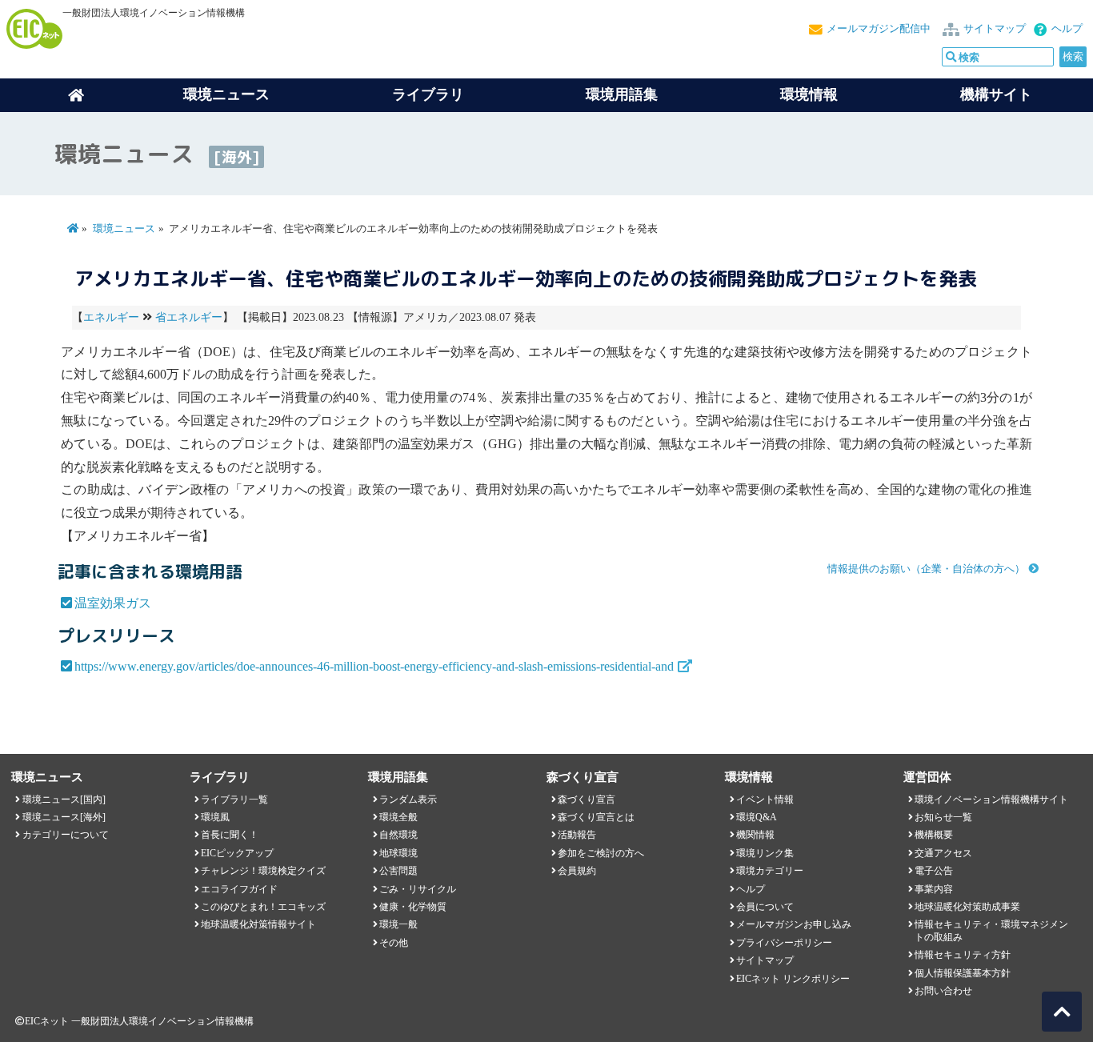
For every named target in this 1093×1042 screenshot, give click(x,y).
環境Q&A (756, 817)
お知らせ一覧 (943, 817)
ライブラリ (428, 94)
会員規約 (577, 870)
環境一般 (398, 924)
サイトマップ (994, 28)
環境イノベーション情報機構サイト (991, 799)
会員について (765, 906)
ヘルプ (1067, 28)
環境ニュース (124, 228)
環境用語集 (622, 94)
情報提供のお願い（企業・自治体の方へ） (926, 569)
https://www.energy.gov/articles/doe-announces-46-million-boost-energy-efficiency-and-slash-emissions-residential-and (374, 666)
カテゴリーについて (65, 834)
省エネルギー (188, 317)
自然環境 (398, 834)
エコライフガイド (239, 889)
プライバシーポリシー (784, 942)
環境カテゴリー (769, 870)
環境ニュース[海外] (64, 817)
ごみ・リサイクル (417, 889)
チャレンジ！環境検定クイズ (263, 870)
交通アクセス (943, 853)
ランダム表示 (408, 799)
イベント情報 (765, 799)
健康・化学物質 (412, 906)
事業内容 (934, 889)
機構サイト (996, 94)
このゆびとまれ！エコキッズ (263, 906)
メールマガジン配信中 (879, 28)
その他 (393, 942)
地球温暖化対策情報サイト (258, 924)
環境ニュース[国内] (64, 799)
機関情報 (755, 834)
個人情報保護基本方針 (963, 973)
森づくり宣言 (586, 799)
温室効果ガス (112, 603)
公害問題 (398, 870)
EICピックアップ (237, 853)
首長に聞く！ (229, 834)
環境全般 (398, 817)
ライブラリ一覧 (234, 799)
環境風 (215, 817)
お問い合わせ (943, 990)
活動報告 (577, 834)
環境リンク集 (765, 853)
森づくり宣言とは (596, 817)
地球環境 (398, 853)
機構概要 (934, 834)
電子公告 (934, 870)
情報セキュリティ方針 (963, 954)
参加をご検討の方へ (601, 853)
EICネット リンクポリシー (793, 978)
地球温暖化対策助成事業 (967, 906)
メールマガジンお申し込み (793, 924)
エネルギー (111, 317)
